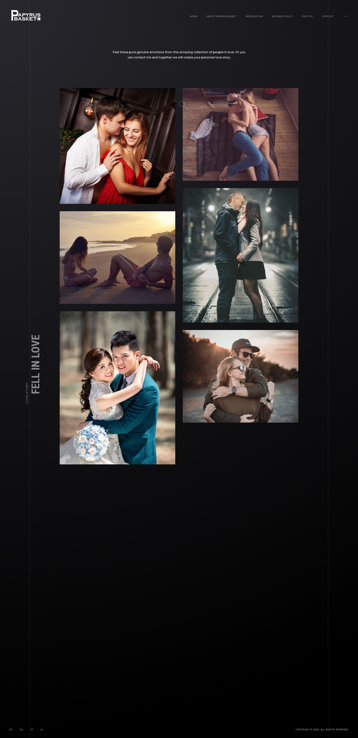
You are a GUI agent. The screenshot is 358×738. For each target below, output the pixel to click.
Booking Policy (282, 16)
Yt (31, 729)
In (41, 729)
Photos (307, 16)
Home (193, 16)
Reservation (254, 16)
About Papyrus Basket (222, 16)
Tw (21, 729)
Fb (10, 729)
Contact (328, 16)
